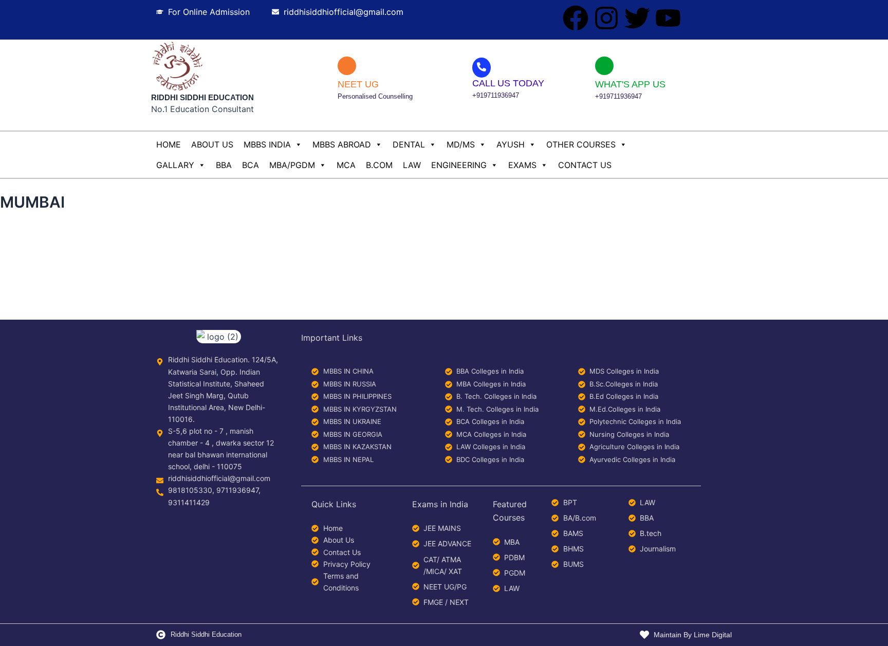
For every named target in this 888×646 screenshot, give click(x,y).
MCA (346, 165)
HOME (168, 144)
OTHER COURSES (581, 144)
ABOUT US (212, 144)
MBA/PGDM (292, 165)
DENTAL (409, 144)
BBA (224, 165)
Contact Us (585, 165)
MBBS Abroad (341, 144)
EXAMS (522, 165)
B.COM (379, 165)
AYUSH (510, 144)
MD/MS (461, 144)
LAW (412, 165)
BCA (250, 165)
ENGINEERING (459, 165)
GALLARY (175, 165)
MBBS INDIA (267, 144)
